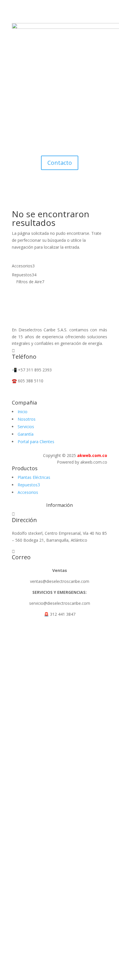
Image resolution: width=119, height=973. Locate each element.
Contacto (59, 163)
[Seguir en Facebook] (16, 393)
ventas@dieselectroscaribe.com (59, 581)
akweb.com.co (92, 455)
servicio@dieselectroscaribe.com (59, 603)
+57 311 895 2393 (35, 370)
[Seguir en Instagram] (28, 393)
